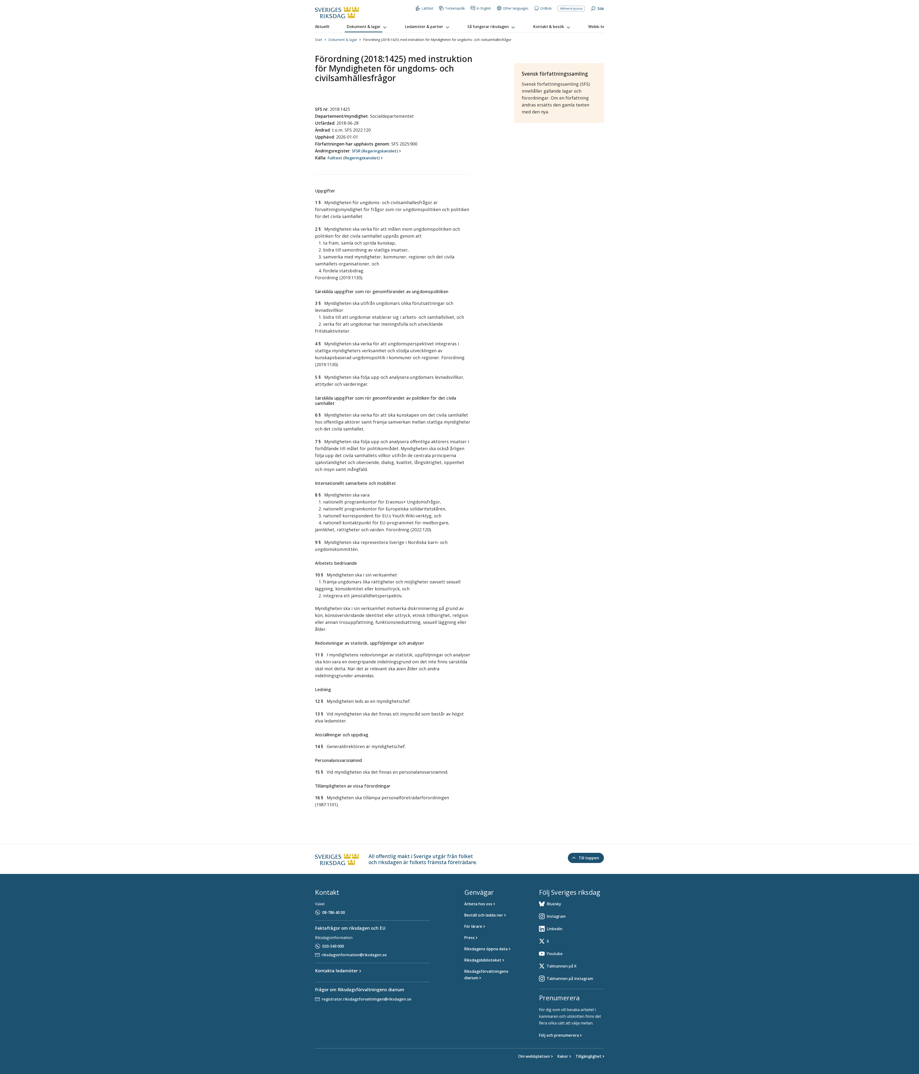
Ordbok (546, 8)
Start (318, 39)
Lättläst (427, 8)
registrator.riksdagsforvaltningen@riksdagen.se (366, 999)
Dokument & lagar (342, 39)
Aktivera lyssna (571, 8)
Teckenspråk (455, 8)
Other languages (515, 8)
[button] (367, 27)
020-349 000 (333, 946)
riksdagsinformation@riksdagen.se (354, 954)
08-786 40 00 (333, 912)
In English (483, 8)
